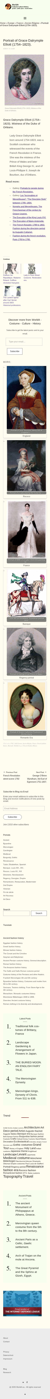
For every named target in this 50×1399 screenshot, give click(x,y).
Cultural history (22, 1139)
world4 (13, 49)
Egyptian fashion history (13, 943)
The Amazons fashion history (15, 967)
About (5, 1338)
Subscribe (14, 351)
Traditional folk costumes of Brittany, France (27, 1030)
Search (6, 909)
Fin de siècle (8, 892)
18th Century (18, 743)
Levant (21, 1154)
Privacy (6, 1352)
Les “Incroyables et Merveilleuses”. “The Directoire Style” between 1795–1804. (29, 199)
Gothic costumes (22, 1144)
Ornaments (36, 1161)
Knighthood (32, 1151)
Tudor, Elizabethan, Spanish (14, 864)
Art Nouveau (8, 896)
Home (3, 23)
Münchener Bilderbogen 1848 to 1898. (18, 997)
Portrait (7, 1167)
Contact (6, 1342)
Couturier (6, 1139)
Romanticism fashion (12, 1173)
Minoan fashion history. (12, 950)
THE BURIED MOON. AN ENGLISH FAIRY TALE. (28, 1066)
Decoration (8, 1142)
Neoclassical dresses (24, 1161)
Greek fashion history (12, 947)
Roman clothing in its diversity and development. (22, 1004)
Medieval (7, 854)
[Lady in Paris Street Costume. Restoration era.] (33, 269)
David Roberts (41, 1139)
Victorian (6, 889)
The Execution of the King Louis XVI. (29, 217)
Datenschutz (8, 1355)
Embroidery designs (35, 1142)
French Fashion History (30, 746)
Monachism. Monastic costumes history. (19, 994)
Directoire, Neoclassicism (13, 875)
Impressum (7, 1359)
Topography (12, 1176)
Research (7, 1372)
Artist (22, 1130)
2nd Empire (8, 885)
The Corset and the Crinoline (15, 954)
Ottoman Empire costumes (14, 1164)
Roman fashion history (12, 964)
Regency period (18, 1167)
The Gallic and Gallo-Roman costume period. (21, 971)
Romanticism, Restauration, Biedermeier (19, 882)
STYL (25, 1173)
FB (27, 1383)
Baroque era (23, 1134)
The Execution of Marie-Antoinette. (28, 221)
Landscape (10, 1154)
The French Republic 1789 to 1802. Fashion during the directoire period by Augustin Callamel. (29, 228)
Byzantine (7, 844)
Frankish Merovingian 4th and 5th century (20, 978)
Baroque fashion (37, 1134)
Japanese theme (19, 1151)
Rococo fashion (27, 1170)
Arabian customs (18, 1128)
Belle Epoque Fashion (11, 1137)
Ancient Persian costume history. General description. (25, 961)
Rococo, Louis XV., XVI (12, 871)
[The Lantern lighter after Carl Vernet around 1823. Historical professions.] (12, 291)
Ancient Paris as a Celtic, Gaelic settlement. (26, 1243)
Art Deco (6, 899)
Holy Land (30, 1148)
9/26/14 (5, 49)
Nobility (16, 746)
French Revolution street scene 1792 (11, 775)
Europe (11, 23)
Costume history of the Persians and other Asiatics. (23, 974)
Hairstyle (10, 746)
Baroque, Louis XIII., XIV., (13, 868)
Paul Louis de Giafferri (34, 1164)
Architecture (32, 1127)
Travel (28, 1176)
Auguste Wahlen (10, 1134)
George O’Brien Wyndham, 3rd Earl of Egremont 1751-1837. (37, 777)
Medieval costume (16, 1158)
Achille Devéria (7, 1128)
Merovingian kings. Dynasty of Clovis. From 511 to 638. (27, 1095)
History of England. (16, 1148)
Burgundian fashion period (31, 1136)
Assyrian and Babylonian (13, 957)
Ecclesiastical (21, 1141)
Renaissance (8, 861)
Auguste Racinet (34, 1131)
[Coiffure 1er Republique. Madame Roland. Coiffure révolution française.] (12, 269)
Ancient (6, 840)
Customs (31, 1139)
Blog (5, 1369)
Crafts (13, 1139)
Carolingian (7, 850)
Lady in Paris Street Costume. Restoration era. (32, 277)
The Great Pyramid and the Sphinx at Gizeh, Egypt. (27, 1272)
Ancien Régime (32, 23)
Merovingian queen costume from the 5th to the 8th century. (28, 1227)
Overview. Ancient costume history (17, 1000)
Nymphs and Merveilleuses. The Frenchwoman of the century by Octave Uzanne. (27, 210)
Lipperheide (31, 1155)
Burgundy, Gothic (10, 857)
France (20, 23)
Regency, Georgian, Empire (14, 878)
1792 (12, 743)
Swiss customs (34, 1173)
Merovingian (8, 847)
